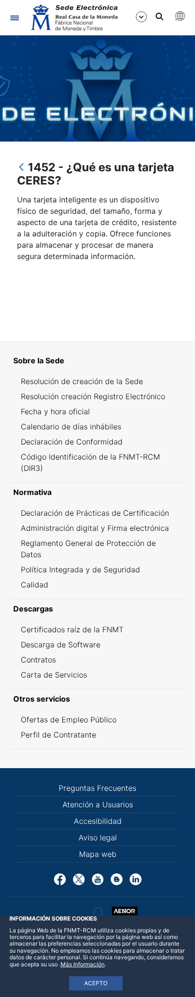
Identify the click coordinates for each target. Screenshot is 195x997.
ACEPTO (95, 983)
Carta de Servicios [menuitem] (54, 674)
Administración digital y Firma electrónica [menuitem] (95, 528)
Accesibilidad (98, 821)
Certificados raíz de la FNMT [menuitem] (72, 629)
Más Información (83, 964)
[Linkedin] (136, 878)
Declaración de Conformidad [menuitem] (72, 441)
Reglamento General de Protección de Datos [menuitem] (88, 548)
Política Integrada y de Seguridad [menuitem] (80, 569)
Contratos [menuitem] (38, 659)
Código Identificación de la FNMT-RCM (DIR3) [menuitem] (90, 462)
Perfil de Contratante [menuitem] (58, 734)
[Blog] (117, 878)
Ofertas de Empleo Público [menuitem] (68, 719)
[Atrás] (21, 167)
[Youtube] (98, 878)
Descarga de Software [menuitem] (60, 644)
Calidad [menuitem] (34, 584)
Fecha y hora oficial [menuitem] (55, 411)
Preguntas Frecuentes (97, 788)
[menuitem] (97, 360)
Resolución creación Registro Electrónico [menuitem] (93, 396)
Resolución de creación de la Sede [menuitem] (82, 381)
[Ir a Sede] (73, 18)
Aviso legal (98, 837)
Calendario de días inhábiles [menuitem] (71, 426)
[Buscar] (159, 16)
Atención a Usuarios (97, 804)
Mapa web (97, 854)
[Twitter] (79, 878)
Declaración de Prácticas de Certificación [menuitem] (95, 513)
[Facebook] (60, 878)
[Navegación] (14, 17)
